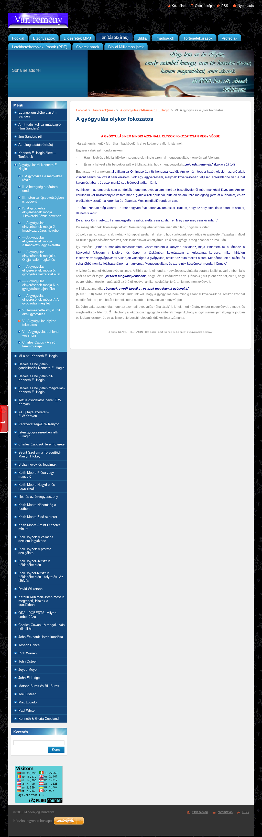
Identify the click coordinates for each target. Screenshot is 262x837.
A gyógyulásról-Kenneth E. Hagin (38, 167)
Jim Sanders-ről (30, 136)
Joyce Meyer (28, 669)
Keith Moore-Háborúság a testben (37, 507)
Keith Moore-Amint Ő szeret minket (39, 527)
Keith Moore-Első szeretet (37, 517)
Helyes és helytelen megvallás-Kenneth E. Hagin (41, 390)
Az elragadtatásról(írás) (35, 145)
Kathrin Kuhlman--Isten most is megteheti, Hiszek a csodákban (41, 601)
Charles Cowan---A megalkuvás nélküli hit (41, 627)
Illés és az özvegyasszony (38, 497)
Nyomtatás (246, 6)
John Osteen (27, 661)
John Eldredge (29, 678)
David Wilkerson (30, 589)
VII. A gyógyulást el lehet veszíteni (40, 333)
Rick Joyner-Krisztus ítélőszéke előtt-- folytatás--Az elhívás (40, 577)
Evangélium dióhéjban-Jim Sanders (37, 114)
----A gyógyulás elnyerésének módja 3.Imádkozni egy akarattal (41, 241)
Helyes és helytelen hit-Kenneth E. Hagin (35, 378)
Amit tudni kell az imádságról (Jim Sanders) (39, 126)
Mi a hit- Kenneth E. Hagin (38, 356)
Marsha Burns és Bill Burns (38, 686)
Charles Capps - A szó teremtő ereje (38, 344)
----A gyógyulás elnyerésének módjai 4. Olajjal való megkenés (39, 256)
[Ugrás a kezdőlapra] (131, 21)
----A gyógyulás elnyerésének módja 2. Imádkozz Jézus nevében (41, 226)
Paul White (26, 710)
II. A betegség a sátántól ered (40, 189)
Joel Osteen (27, 694)
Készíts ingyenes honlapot (33, 821)
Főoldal (81, 110)
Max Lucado (27, 702)
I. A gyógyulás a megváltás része (42, 178)
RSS (224, 6)
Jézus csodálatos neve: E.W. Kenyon (40, 402)
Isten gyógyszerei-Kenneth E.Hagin (38, 434)
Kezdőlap (178, 6)
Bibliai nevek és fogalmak (37, 464)
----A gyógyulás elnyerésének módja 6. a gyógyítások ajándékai (40, 285)
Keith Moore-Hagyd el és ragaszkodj (36, 486)
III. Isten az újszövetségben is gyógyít (43, 199)
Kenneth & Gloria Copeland (38, 719)
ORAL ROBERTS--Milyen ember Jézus (37, 615)
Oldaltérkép (203, 6)
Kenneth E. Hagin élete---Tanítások (37, 155)
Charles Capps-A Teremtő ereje (41, 444)
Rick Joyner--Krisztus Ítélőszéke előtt (34, 563)
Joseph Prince (29, 645)
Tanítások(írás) (103, 110)
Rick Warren (27, 653)
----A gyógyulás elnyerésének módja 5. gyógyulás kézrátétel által (41, 270)
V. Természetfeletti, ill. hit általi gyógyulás (41, 312)
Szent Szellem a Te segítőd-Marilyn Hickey (39, 454)
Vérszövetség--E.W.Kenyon (38, 424)
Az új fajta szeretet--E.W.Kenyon (33, 414)
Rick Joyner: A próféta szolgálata (34, 551)
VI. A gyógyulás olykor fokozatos (39, 323)
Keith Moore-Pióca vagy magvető (36, 474)
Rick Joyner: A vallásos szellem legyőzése (35, 539)
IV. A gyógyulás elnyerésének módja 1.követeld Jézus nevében (41, 212)
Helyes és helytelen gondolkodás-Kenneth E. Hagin (41, 366)
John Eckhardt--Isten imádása (40, 637)
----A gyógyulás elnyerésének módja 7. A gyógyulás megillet (40, 299)
